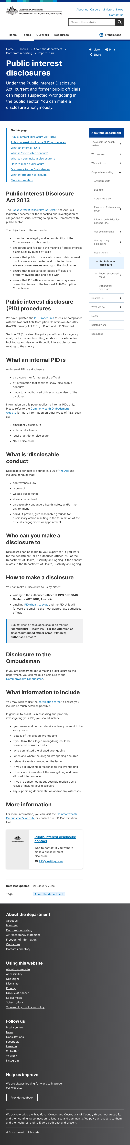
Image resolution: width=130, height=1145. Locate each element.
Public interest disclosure (108, 263)
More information (22, 180)
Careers (95, 9)
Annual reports (102, 180)
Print (112, 49)
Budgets (98, 189)
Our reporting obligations (101, 242)
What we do (98, 306)
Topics (26, 34)
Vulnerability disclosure (105, 287)
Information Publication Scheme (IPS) (107, 221)
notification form (49, 702)
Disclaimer (12, 983)
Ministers (108, 9)
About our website (18, 969)
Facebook (12, 1041)
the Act (64, 470)
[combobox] (92, 22)
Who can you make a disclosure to (33, 158)
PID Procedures (44, 318)
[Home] (34, 10)
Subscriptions (15, 1002)
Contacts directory (18, 949)
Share (97, 54)
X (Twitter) (13, 1051)
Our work (42, 34)
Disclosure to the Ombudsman (30, 169)
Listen (97, 49)
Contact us (116, 15)
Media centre (14, 1027)
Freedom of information (21, 939)
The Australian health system (103, 143)
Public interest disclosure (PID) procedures (38, 142)
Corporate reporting (19, 53)
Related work (98, 324)
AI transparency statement (23, 935)
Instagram (12, 1060)
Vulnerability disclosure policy (25, 1007)
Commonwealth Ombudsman (24, 679)
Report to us (46, 53)
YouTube (11, 1055)
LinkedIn (11, 1046)
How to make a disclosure (27, 164)
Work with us (98, 163)
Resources (61, 34)
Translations (113, 34)
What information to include (29, 174)
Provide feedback (22, 1097)
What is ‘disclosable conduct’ (29, 153)
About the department (48, 49)
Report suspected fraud (109, 275)
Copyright (12, 978)
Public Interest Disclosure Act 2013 (33, 137)
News (119, 9)
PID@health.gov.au (36, 604)
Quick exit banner (17, 993)
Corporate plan (102, 198)
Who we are (97, 154)
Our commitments (104, 231)
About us (82, 9)
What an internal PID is (25, 147)
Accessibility (14, 974)
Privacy (11, 988)
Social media (14, 997)
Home (13, 34)
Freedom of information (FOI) (107, 209)
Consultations (15, 1037)
